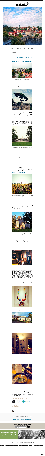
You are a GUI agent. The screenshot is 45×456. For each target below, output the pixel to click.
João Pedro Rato (16, 407)
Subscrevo (28, 427)
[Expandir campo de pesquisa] (44, 0)
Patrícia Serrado (14, 52)
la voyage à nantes (24, 416)
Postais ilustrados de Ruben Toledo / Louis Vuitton (27, 419)
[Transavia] (26, 403)
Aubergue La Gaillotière (14, 405)
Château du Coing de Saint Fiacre (15, 406)
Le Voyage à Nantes (14, 398)
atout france (13, 416)
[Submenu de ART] (13, 445)
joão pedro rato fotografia (19, 416)
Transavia (26, 398)
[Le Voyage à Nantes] (14, 403)
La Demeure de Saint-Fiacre (15, 404)
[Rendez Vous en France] (18, 403)
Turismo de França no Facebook (20, 398)
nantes (27, 416)
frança (15, 416)
